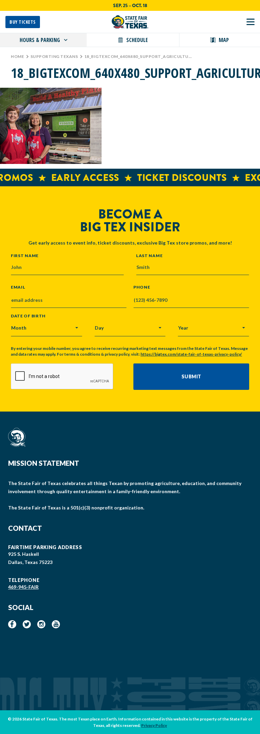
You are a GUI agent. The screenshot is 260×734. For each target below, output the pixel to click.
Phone (141, 287)
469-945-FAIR (23, 587)
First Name (25, 255)
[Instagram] (41, 624)
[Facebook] (12, 624)
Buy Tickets (22, 22)
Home (17, 56)
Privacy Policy (154, 725)
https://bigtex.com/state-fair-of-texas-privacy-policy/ (191, 354)
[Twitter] (27, 624)
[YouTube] (56, 624)
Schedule (137, 40)
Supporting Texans (54, 56)
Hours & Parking (40, 40)
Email (18, 287)
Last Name (149, 255)
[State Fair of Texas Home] (130, 21)
